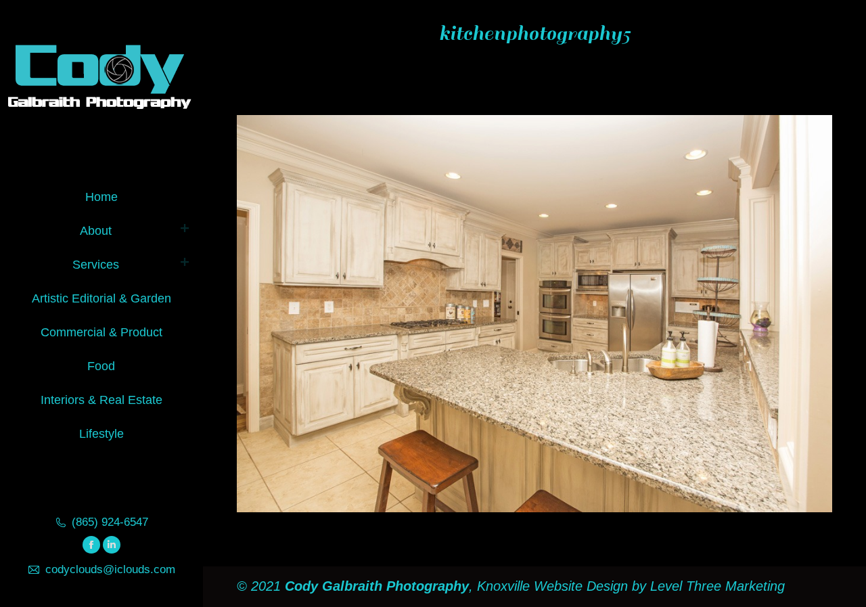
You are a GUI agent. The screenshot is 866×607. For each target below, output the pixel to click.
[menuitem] (101, 194)
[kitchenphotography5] (534, 313)
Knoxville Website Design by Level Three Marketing (629, 586)
